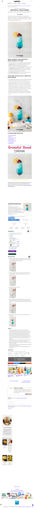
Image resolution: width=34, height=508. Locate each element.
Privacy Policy (21, 506)
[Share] (17, 363)
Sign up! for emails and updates (17, 491)
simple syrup (13, 242)
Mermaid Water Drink (12, 135)
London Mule (10, 143)
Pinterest (25, 185)
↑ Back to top (17, 486)
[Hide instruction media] (30, 256)
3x (30, 231)
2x (29, 231)
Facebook (11, 186)
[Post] (23, 363)
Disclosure (28, 506)
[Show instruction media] (29, 256)
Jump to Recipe (20, 14)
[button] (8, 214)
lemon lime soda (14, 247)
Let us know (19, 359)
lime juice (12, 234)
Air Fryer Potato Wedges (14, 380)
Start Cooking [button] (11, 217)
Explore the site (8, 433)
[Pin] (11, 363)
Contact (17, 489)
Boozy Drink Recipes (12, 140)
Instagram (29, 185)
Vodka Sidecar (11, 139)
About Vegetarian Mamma (17, 490)
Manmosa (10, 136)
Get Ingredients (12, 251)
